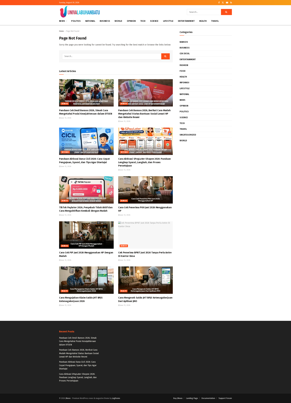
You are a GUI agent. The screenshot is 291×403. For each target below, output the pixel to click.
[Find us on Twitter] (223, 2)
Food (183, 71)
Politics (76, 21)
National (90, 21)
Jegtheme (116, 398)
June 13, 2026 (65, 118)
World (118, 21)
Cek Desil (185, 53)
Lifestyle (168, 21)
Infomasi (65, 152)
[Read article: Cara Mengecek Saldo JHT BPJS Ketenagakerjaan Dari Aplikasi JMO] (145, 280)
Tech (143, 21)
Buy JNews (177, 398)
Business (105, 21)
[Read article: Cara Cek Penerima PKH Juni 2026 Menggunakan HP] (145, 190)
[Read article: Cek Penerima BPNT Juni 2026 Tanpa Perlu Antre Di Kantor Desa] (145, 235)
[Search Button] (226, 12)
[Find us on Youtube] (227, 2)
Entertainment (186, 21)
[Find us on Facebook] (219, 2)
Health (203, 21)
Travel (215, 21)
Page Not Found (72, 31)
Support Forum (225, 398)
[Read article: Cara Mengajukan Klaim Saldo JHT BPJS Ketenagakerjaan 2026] (86, 280)
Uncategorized (188, 135)
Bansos (65, 104)
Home (61, 31)
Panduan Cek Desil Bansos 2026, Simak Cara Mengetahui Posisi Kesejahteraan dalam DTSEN (78, 341)
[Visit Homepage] (80, 12)
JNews (68, 398)
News (62, 21)
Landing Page (192, 398)
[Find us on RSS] (231, 2)
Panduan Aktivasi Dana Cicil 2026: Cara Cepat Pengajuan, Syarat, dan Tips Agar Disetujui (78, 365)
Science (154, 21)
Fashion (184, 65)
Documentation (208, 398)
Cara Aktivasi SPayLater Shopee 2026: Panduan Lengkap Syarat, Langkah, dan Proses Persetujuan (144, 162)
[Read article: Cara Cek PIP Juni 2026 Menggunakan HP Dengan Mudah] (86, 235)
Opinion (131, 21)
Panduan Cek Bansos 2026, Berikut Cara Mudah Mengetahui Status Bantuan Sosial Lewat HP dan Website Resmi (144, 114)
